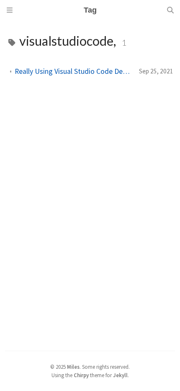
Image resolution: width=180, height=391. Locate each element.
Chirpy (81, 375)
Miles (73, 366)
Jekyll (120, 375)
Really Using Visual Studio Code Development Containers (73, 71)
